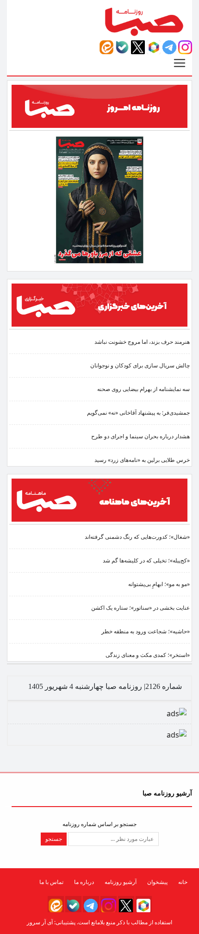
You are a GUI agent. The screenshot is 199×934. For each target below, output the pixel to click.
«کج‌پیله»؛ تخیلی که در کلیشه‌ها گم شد (146, 560)
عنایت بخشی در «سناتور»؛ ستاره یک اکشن (140, 608)
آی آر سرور (40, 922)
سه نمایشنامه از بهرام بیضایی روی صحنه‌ (143, 389)
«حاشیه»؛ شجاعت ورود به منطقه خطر (145, 631)
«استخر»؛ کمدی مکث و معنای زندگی (148, 655)
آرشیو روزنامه (121, 882)
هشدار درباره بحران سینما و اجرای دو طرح (140, 436)
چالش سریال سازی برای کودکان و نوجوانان (140, 365)
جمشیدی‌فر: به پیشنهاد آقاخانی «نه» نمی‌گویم (138, 413)
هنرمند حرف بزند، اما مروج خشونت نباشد (142, 342)
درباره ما (84, 882)
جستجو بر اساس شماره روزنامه (99, 824)
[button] (185, 47)
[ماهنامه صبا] (99, 499)
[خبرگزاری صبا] (99, 304)
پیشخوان (157, 882)
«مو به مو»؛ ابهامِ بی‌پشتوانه (159, 584)
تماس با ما (51, 882)
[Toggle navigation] (179, 63)
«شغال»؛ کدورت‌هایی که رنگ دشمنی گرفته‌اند (137, 537)
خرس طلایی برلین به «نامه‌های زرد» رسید (142, 460)
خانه (182, 882)
